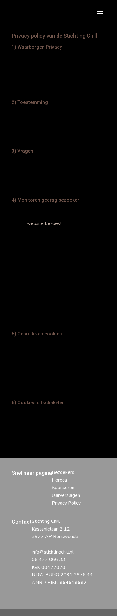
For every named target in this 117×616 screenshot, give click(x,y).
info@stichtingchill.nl (53, 552)
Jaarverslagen (66, 495)
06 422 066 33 (48, 559)
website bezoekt (44, 223)
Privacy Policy (66, 503)
